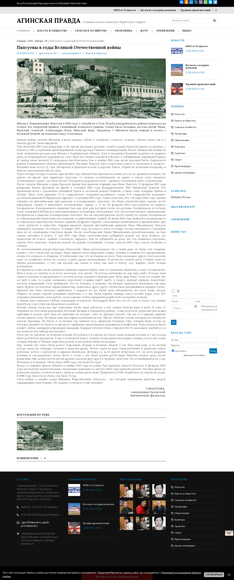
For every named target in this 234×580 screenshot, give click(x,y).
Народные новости (48, 3)
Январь (39, 41)
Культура (180, 146)
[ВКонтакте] (182, 2)
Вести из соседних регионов (147, 10)
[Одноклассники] (186, 2)
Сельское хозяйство (185, 127)
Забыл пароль (188, 355)
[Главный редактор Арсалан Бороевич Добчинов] (159, 507)
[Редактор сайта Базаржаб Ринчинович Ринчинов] (126, 507)
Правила (64, 3)
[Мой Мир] (191, 2)
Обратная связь (78, 3)
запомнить (181, 351)
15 (46, 41)
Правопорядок (183, 166)
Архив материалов (185, 172)
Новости (179, 114)
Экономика (181, 133)
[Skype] (210, 2)
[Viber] (201, 2)
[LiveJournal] (196, 2)
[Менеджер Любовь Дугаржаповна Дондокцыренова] (143, 491)
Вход (19, 3)
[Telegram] (215, 2)
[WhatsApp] (206, 2)
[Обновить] (216, 290)
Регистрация (30, 3)
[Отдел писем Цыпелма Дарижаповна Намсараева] (159, 491)
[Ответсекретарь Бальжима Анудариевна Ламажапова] (143, 507)
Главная (21, 41)
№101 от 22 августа (114, 10)
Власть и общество (96, 53)
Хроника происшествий (185, 10)
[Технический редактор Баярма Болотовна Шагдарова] (126, 491)
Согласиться (214, 574)
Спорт (178, 159)
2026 (30, 41)
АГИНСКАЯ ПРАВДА (49, 20)
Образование (182, 140)
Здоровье (180, 153)
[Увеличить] (40, 435)
